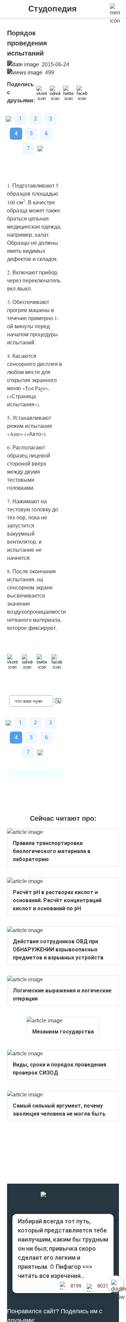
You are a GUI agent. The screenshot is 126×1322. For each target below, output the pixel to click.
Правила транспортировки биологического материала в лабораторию (51, 851)
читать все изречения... (51, 1275)
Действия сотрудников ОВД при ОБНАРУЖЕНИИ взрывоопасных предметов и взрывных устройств (58, 949)
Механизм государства (63, 1031)
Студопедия (52, 8)
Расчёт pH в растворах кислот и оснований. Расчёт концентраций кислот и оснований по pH (57, 900)
